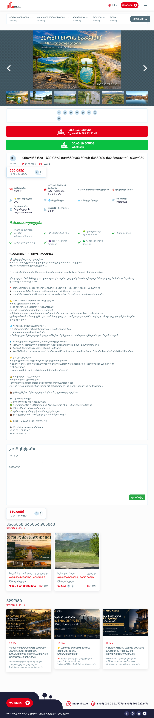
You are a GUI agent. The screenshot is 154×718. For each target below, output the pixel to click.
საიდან (93, 23)
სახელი (14, 455)
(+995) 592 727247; (135, 703)
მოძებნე (138, 19)
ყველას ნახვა (14, 528)
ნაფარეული (19, 581)
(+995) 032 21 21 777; (109, 703)
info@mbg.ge (80, 703)
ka (113, 5)
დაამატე (137, 497)
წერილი (14, 467)
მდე (112, 23)
